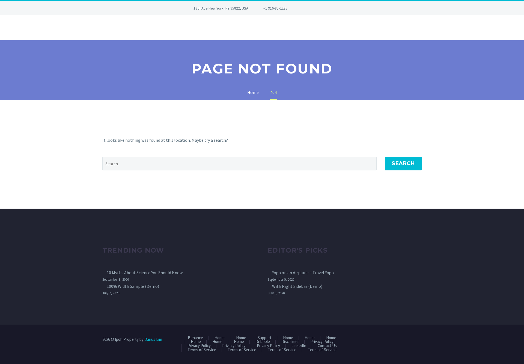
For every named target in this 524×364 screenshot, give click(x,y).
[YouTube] (334, 8)
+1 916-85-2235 (275, 8)
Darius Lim (153, 339)
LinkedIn (298, 346)
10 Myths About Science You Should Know (145, 272)
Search (403, 163)
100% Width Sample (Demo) (133, 286)
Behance (195, 338)
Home (220, 338)
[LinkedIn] (317, 8)
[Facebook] (309, 8)
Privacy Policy (322, 342)
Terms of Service (201, 350)
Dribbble (262, 342)
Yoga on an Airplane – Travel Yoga (303, 272)
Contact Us (327, 346)
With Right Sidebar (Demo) (297, 286)
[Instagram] (325, 8)
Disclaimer (290, 342)
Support (265, 338)
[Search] (102, 27)
